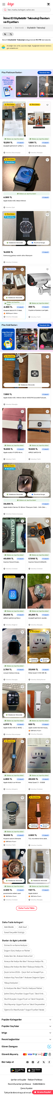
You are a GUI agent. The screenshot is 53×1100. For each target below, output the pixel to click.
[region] (27, 86)
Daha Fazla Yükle (26, 908)
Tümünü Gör (44, 73)
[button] (3, 4)
